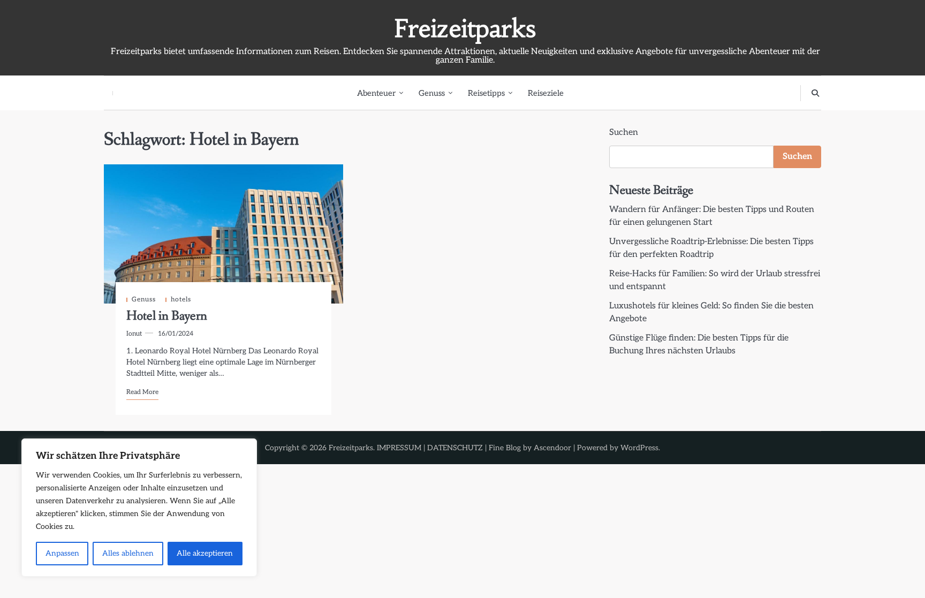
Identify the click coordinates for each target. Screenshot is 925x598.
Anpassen (62, 553)
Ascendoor (552, 447)
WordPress (639, 447)
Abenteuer (376, 93)
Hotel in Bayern (166, 316)
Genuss (432, 93)
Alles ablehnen (128, 553)
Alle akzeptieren (205, 553)
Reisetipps (486, 93)
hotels (181, 300)
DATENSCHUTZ (455, 447)
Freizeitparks (465, 28)
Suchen (623, 132)
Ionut (134, 334)
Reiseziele (546, 93)
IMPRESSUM (399, 447)
